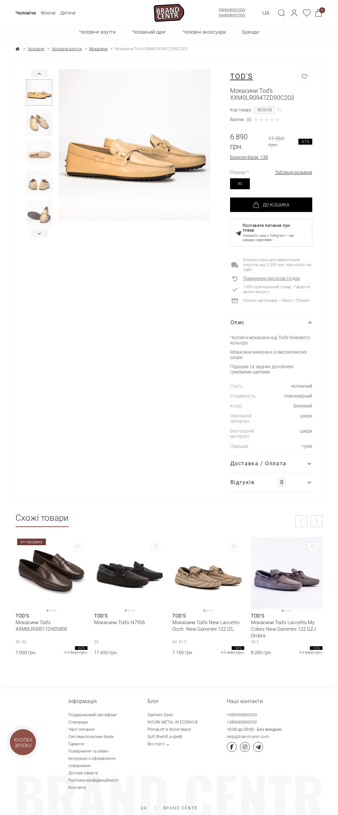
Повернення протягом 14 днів (271, 278)
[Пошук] (282, 13)
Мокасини (98, 49)
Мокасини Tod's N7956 (119, 622)
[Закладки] (307, 13)
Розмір (239, 172)
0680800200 (232, 15)
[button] (294, 13)
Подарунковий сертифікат (92, 715)
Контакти (77, 787)
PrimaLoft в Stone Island (169, 729)
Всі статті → (159, 744)
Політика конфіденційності (93, 780)
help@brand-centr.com (248, 736)
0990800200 (232, 10)
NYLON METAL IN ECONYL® (173, 722)
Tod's (241, 76)
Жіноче (48, 13)
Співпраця (78, 722)
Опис (237, 322)
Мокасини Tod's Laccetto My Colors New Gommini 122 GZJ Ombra (283, 629)
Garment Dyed (160, 715)
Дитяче (68, 13)
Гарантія (76, 744)
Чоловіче (26, 13)
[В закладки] (304, 76)
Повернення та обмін (88, 751)
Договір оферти (83, 773)
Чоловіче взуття (66, 49)
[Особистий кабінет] (294, 13)
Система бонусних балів (91, 736)
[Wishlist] (78, 547)
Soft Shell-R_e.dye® (165, 736)
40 (240, 183)
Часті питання (81, 729)
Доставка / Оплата (258, 463)
